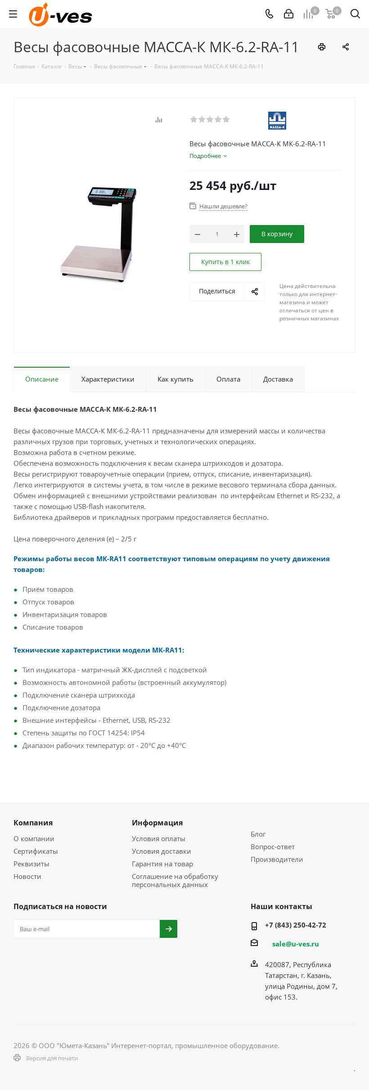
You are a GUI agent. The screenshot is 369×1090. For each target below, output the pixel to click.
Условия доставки (161, 851)
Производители (277, 859)
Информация (157, 823)
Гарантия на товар (162, 863)
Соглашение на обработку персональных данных (175, 880)
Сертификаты (36, 851)
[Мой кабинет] (288, 13)
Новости (27, 876)
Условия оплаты (158, 838)
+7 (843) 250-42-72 (295, 924)
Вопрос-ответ (273, 846)
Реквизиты (32, 863)
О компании (34, 838)
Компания (33, 823)
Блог (258, 833)
